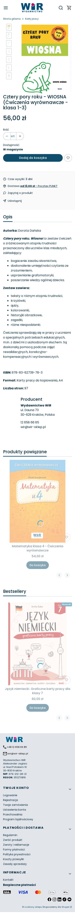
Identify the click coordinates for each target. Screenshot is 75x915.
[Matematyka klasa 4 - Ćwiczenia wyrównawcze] (37, 501)
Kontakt (8, 880)
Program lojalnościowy (18, 819)
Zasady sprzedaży (15, 864)
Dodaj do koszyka (33, 158)
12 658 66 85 (30, 422)
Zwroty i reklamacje (16, 845)
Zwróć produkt (12, 840)
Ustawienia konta (14, 810)
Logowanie (10, 795)
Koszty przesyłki (13, 859)
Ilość (6, 130)
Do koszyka (38, 565)
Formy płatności (14, 849)
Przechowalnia (12, 814)
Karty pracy (32, 18)
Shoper (65, 906)
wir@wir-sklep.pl (33, 427)
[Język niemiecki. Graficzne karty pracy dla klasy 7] (37, 643)
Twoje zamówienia (15, 805)
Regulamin (10, 835)
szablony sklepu (33, 906)
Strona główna (12, 18)
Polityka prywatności (16, 854)
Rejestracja (10, 800)
